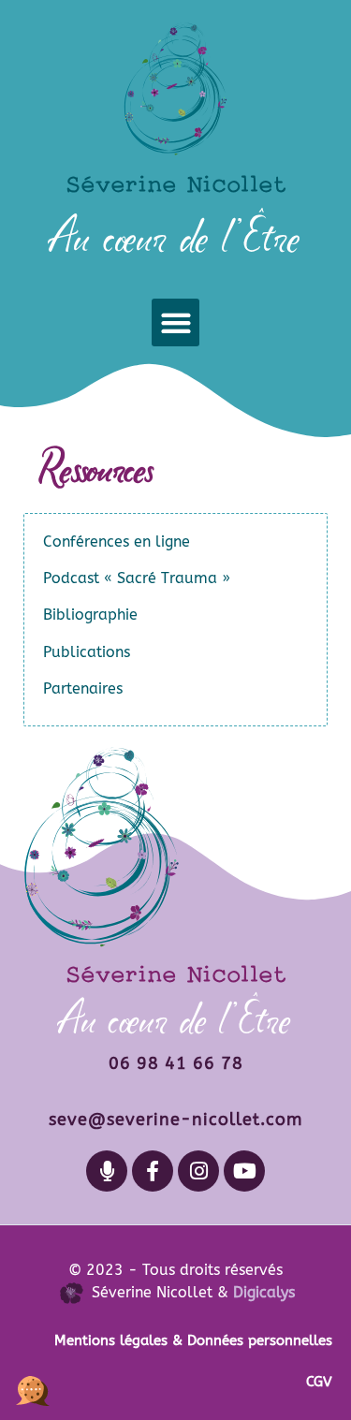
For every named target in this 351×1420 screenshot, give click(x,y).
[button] (175, 322)
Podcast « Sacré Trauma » (136, 578)
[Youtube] (244, 1171)
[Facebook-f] (152, 1171)
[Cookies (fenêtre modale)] (33, 1387)
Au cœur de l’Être (175, 237)
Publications (86, 652)
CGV (319, 1381)
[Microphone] (106, 1171)
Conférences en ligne (116, 541)
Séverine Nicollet (176, 183)
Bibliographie (90, 614)
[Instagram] (198, 1171)
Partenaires (83, 688)
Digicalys (264, 1292)
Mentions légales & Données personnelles (193, 1340)
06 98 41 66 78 (176, 1063)
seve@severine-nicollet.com (175, 1119)
